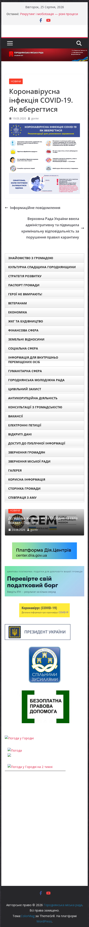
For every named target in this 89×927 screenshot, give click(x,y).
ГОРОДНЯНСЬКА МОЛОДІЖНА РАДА (36, 380)
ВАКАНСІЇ (15, 416)
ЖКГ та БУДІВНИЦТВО (25, 321)
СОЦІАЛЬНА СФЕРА (23, 348)
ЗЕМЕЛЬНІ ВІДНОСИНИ (26, 339)
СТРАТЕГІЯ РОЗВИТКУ (24, 276)
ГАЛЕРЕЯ (15, 470)
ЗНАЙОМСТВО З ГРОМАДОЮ (30, 258)
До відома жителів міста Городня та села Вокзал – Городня (43, 520)
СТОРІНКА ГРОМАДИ (24, 488)
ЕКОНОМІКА (17, 312)
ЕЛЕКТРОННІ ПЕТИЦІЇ (24, 425)
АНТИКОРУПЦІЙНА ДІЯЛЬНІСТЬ (32, 398)
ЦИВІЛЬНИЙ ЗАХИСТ (24, 389)
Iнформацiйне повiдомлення (35, 207)
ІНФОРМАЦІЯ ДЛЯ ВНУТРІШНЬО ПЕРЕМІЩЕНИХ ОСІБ (33, 359)
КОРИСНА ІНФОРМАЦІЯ (26, 479)
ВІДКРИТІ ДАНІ (20, 434)
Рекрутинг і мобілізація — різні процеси (49, 14)
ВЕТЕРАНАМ (17, 303)
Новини (16, 81)
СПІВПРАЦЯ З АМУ (22, 497)
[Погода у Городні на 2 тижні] (30, 767)
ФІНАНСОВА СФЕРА (23, 330)
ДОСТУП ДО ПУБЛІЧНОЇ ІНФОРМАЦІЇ (36, 443)
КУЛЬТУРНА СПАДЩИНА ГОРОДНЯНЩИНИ (42, 267)
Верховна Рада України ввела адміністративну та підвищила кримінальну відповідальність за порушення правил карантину (50, 228)
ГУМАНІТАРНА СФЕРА (25, 371)
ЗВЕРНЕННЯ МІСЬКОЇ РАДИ (29, 461)
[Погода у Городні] (19, 738)
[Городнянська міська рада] (44, 51)
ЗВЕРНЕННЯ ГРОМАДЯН (26, 452)
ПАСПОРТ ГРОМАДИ (24, 285)
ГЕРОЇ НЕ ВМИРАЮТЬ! (25, 294)
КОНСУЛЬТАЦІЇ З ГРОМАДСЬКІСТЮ (35, 407)
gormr (35, 118)
